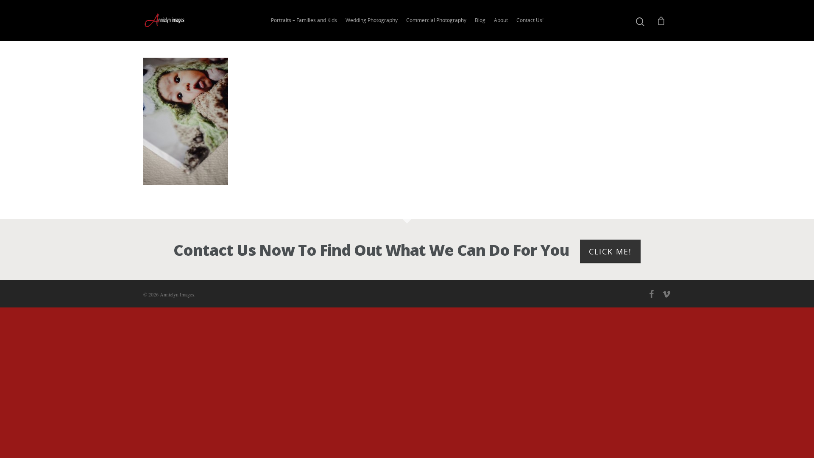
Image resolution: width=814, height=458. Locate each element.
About (501, 20)
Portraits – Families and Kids (304, 20)
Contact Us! (530, 20)
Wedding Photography (372, 20)
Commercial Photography (436, 20)
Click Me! (610, 251)
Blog (480, 20)
